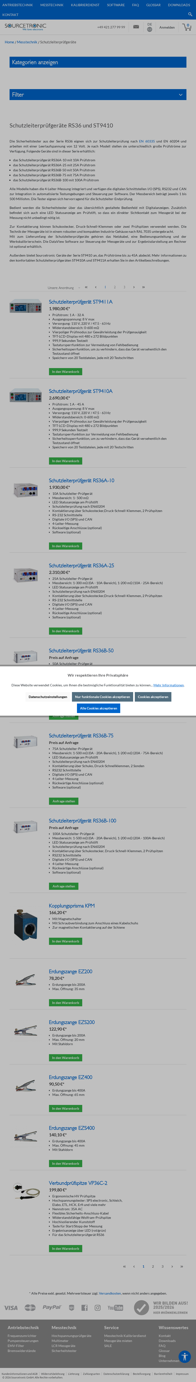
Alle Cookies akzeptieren (98, 708)
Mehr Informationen (168, 685)
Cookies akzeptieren (153, 697)
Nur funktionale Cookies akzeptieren (102, 697)
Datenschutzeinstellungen (48, 697)
